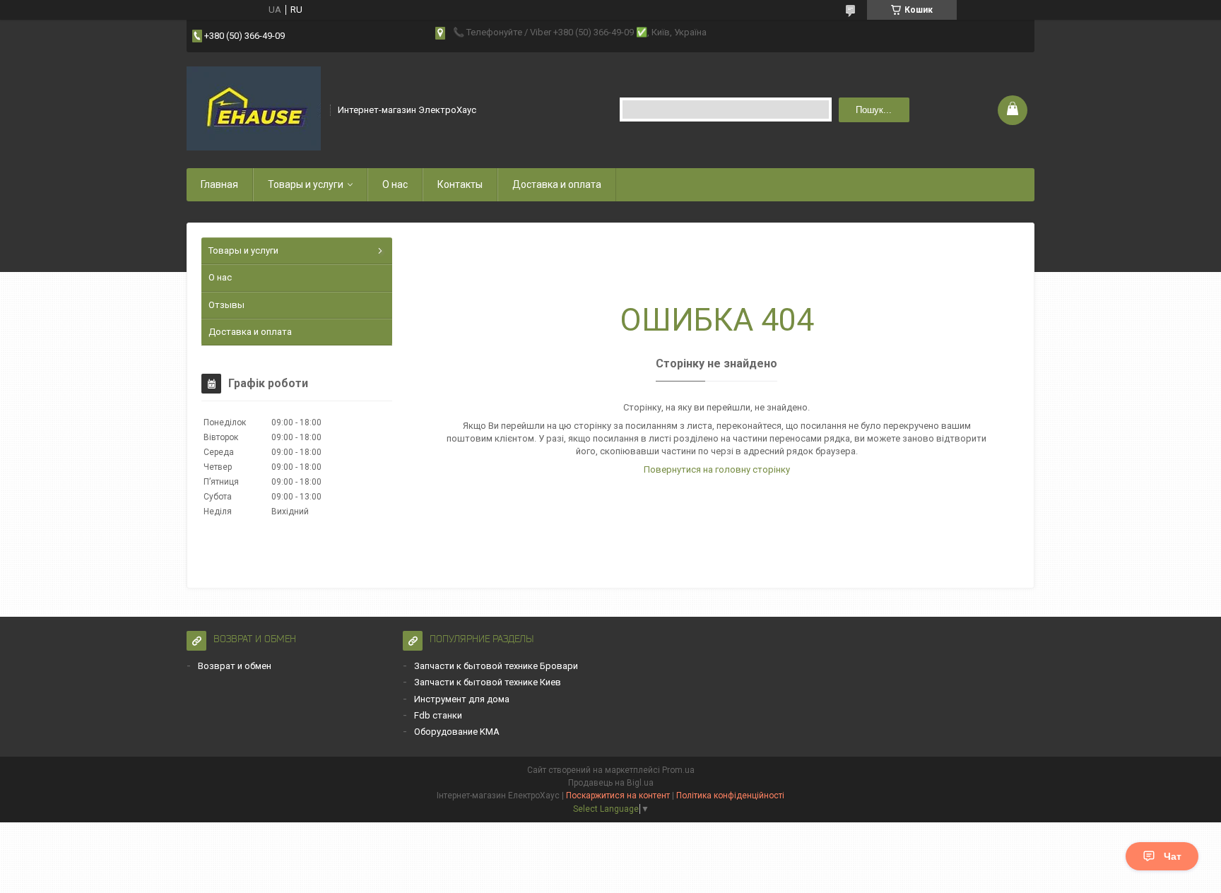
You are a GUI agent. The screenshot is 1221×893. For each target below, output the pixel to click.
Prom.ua (678, 770)
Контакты (460, 184)
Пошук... (874, 110)
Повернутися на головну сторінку (717, 469)
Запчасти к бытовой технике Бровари (496, 666)
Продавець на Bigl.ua (611, 783)
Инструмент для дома (461, 699)
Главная (219, 184)
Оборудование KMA (457, 731)
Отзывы (226, 305)
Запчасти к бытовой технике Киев (487, 682)
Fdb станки (438, 715)
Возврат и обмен (234, 666)
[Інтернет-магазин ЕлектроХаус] (254, 108)
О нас (395, 184)
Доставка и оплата (556, 184)
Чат (1172, 856)
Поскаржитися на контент (618, 795)
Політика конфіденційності (730, 795)
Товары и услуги (305, 184)
